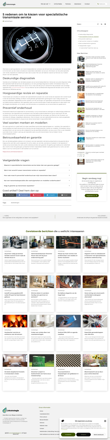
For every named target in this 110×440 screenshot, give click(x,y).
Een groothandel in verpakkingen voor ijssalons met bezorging (95, 94)
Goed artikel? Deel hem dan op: (89, 48)
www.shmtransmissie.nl (18, 87)
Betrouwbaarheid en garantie (87, 43)
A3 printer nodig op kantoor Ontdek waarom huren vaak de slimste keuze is (96, 58)
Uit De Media (58, 4)
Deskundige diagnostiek (86, 34)
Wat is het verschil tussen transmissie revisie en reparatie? (37, 170)
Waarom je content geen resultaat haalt (95, 153)
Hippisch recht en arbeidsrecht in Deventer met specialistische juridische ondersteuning (95, 80)
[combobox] (101, 4)
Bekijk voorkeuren (99, 434)
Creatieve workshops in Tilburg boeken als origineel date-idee (94, 116)
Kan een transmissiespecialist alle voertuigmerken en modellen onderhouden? (37, 180)
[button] (105, 421)
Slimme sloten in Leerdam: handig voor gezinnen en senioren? (95, 145)
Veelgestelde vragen (85, 45)
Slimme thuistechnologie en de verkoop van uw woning (94, 131)
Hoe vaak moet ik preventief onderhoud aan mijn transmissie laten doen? (37, 175)
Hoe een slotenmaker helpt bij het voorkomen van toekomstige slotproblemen (95, 161)
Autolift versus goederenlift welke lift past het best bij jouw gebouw (96, 87)
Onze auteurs (43, 416)
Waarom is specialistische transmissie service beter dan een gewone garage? (37, 165)
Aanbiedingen (8, 21)
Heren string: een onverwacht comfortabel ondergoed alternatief (94, 295)
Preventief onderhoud (85, 39)
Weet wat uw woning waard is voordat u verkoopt (94, 123)
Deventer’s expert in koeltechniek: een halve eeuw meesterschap (41, 373)
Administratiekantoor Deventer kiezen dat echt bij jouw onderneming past (94, 65)
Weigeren (83, 434)
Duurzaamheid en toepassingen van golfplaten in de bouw (68, 373)
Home (41, 411)
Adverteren (77, 4)
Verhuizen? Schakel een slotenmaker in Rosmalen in (95, 138)
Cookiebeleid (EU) (44, 414)
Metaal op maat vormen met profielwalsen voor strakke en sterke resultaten (95, 73)
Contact (87, 4)
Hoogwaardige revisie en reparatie (89, 36)
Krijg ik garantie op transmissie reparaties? (37, 186)
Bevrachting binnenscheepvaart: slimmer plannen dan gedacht (94, 101)
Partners (68, 4)
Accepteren (68, 434)
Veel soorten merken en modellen (88, 41)
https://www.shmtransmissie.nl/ (13, 151)
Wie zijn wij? (44, 4)
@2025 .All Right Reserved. (16, 433)
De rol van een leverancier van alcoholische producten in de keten (95, 109)
